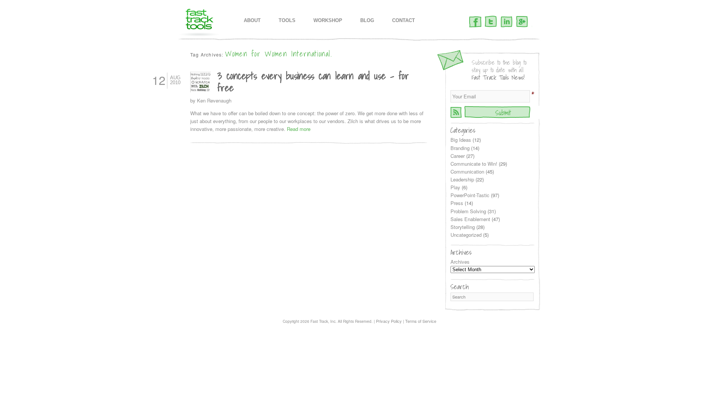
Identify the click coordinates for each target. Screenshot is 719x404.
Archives (460, 261)
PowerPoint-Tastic (469, 195)
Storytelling (462, 226)
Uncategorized (466, 234)
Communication (467, 171)
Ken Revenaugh (214, 100)
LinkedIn (506, 22)
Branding (460, 148)
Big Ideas (460, 139)
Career (457, 155)
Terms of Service (420, 321)
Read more (298, 128)
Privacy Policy (389, 321)
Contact (403, 20)
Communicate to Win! (473, 163)
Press (456, 202)
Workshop (327, 20)
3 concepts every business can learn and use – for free (313, 81)
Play (455, 187)
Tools (287, 20)
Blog (367, 20)
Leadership (462, 179)
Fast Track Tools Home (199, 23)
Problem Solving (468, 211)
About (252, 20)
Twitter (491, 22)
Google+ (522, 22)
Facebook (475, 22)
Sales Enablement (470, 219)
